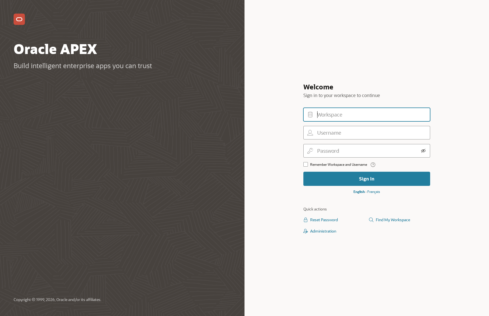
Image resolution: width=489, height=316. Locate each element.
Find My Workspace (393, 219)
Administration (323, 231)
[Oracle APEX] (19, 19)
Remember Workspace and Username (338, 164)
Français (373, 191)
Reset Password (324, 219)
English (359, 191)
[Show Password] (423, 150)
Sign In (366, 179)
